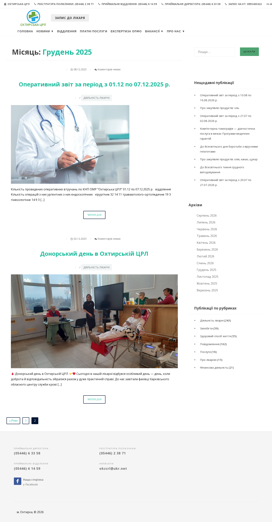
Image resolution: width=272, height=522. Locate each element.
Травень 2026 (207, 236)
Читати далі (96, 216)
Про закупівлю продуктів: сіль (219, 108)
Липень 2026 (206, 222)
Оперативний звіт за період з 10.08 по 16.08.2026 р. (225, 97)
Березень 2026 (207, 249)
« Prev (13, 421)
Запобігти (206, 328)
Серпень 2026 (207, 215)
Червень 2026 (207, 229)
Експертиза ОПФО (126, 31)
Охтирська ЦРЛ (18, 4)
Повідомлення (209, 344)
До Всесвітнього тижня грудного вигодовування (222, 169)
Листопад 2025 (207, 277)
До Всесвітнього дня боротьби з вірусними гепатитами (229, 149)
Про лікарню (208, 360)
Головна (25, 31)
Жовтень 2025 (207, 283)
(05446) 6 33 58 (27, 453)
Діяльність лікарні (96, 98)
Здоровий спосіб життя (215, 336)
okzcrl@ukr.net (113, 468)
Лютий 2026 (205, 256)
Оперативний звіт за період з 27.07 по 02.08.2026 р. (225, 118)
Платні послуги (93, 31)
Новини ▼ (45, 31)
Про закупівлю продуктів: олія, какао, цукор (229, 159)
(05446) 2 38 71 (112, 453)
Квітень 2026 (206, 243)
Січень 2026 (205, 263)
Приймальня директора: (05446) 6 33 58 (192, 4)
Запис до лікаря (70, 18)
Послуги (205, 352)
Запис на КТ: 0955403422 (245, 4)
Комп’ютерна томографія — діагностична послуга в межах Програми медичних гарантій (227, 133)
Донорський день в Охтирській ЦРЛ (94, 253)
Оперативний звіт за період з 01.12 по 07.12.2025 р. (94, 84)
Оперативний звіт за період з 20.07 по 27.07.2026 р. (225, 182)
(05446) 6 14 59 (27, 468)
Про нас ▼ (176, 31)
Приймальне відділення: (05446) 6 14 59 (129, 4)
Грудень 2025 (206, 270)
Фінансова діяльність (214, 367)
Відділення (67, 31)
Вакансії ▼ (154, 31)
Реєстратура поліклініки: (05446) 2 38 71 (65, 4)
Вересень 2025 (207, 290)
